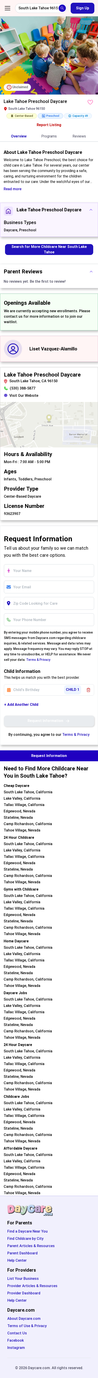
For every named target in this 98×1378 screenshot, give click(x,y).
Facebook (15, 1340)
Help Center (17, 1260)
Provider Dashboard (23, 1293)
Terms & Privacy (38, 660)
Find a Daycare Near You (27, 1231)
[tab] (19, 136)
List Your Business (23, 1278)
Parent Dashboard (22, 1253)
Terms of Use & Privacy (27, 1326)
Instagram (16, 1348)
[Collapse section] (91, 210)
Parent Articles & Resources (31, 1246)
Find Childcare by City (25, 1238)
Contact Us (17, 1333)
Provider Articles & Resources (32, 1286)
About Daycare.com (24, 1318)
